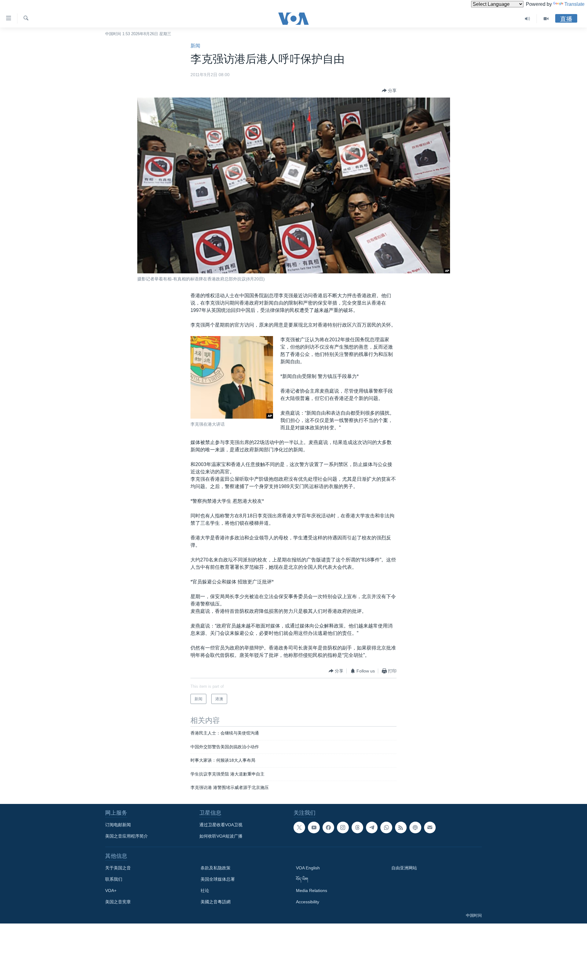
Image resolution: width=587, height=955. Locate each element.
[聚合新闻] (401, 827)
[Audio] (527, 18)
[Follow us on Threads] (357, 827)
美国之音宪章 (118, 901)
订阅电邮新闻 (118, 824)
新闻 (195, 45)
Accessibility (307, 901)
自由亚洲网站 (404, 867)
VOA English (308, 867)
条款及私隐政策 (216, 867)
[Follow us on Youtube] (313, 827)
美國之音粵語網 (216, 901)
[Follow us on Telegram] (372, 827)
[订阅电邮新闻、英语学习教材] (430, 827)
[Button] (389, 90)
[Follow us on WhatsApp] (386, 827)
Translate (574, 4)
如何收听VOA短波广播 (220, 836)
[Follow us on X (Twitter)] (299, 827)
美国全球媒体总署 (218, 879)
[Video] (546, 18)
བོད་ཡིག (302, 879)
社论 (205, 890)
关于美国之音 (118, 867)
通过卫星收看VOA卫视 (220, 824)
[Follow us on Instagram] (343, 827)
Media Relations (311, 890)
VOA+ (110, 890)
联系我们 (113, 879)
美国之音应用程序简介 (126, 836)
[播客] (415, 827)
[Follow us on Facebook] (328, 827)
